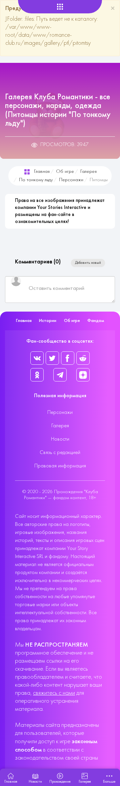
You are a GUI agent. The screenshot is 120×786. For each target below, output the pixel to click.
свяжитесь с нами (54, 693)
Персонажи (71, 180)
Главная (42, 171)
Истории (47, 321)
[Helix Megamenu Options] (60, 7)
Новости (60, 439)
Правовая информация (60, 466)
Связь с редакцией (60, 452)
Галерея (88, 171)
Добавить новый (88, 263)
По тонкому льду (36, 180)
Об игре (65, 171)
